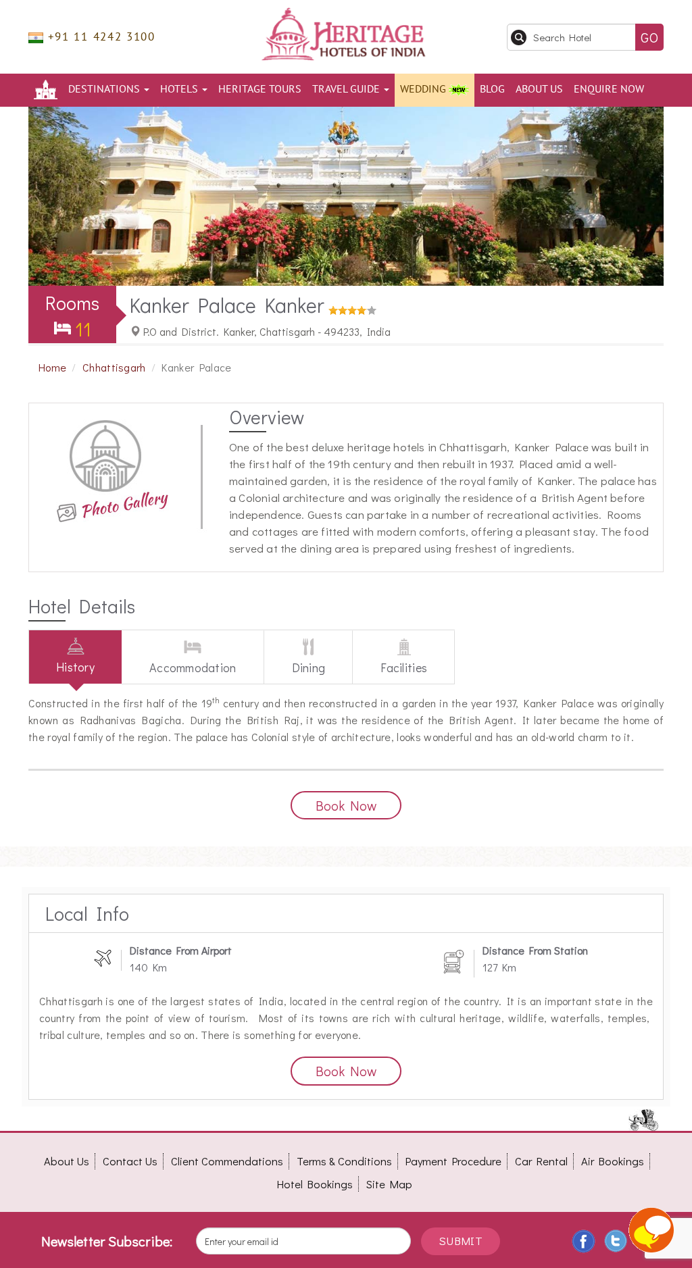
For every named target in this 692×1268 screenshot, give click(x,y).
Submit (461, 1240)
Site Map (389, 1184)
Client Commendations (227, 1161)
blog (492, 89)
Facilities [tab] (403, 667)
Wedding (424, 89)
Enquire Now (609, 89)
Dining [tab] (309, 667)
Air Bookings (612, 1161)
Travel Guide (347, 89)
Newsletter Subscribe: (107, 1241)
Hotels (180, 89)
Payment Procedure (453, 1161)
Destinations (105, 89)
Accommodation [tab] (193, 667)
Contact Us (130, 1161)
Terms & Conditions (344, 1161)
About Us (539, 89)
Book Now (346, 805)
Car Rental (541, 1161)
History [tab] (75, 667)
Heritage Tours (259, 89)
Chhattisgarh (114, 367)
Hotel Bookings (315, 1184)
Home (52, 367)
